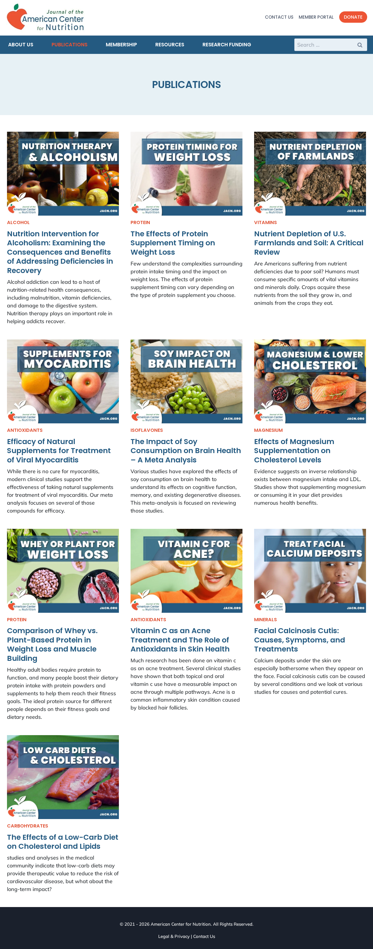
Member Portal (316, 17)
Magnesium (268, 430)
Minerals (265, 619)
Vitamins (265, 222)
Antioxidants (25, 430)
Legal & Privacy (174, 936)
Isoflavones (147, 430)
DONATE (353, 17)
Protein (140, 222)
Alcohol (18, 222)
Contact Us (279, 17)
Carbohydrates (27, 826)
